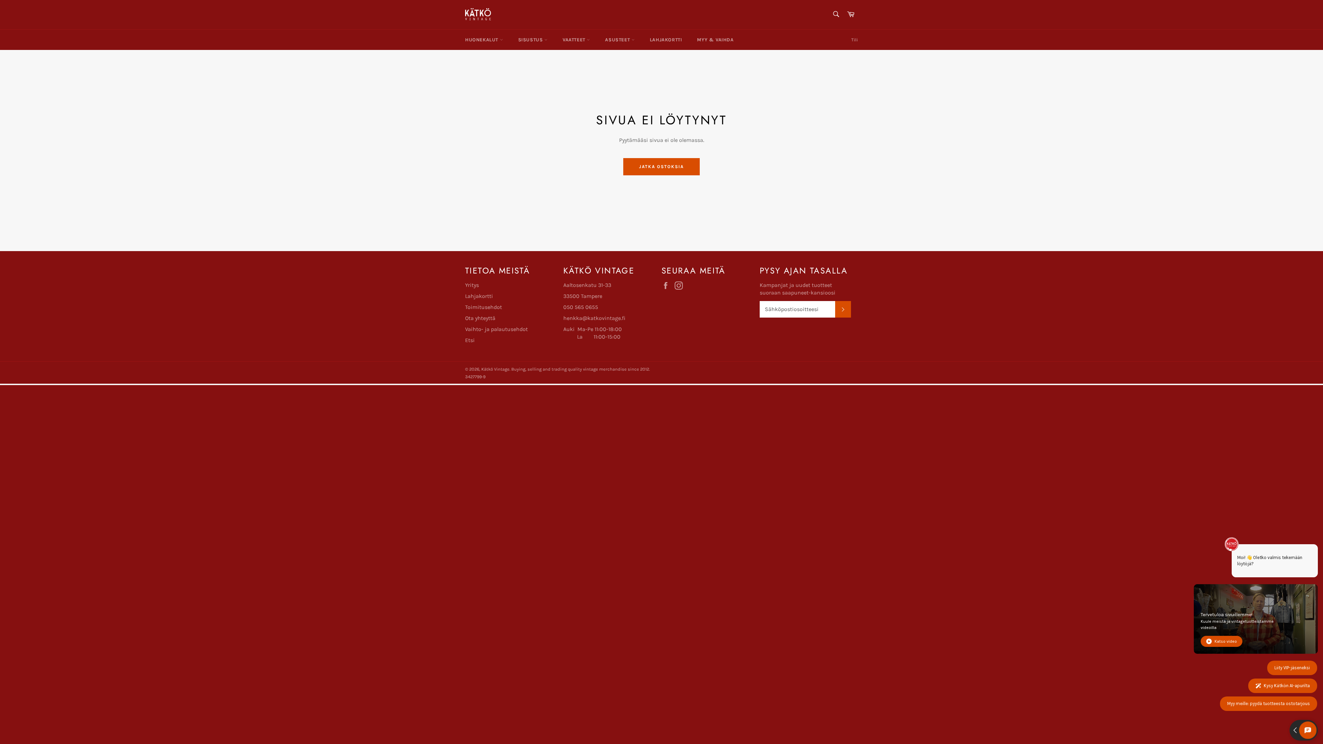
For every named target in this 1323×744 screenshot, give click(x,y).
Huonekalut (482, 40)
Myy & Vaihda (715, 40)
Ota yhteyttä (480, 318)
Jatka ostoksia (661, 166)
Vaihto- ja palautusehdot (496, 329)
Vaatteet (575, 40)
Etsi (470, 340)
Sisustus (531, 40)
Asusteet (618, 40)
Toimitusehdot (483, 307)
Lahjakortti (666, 40)
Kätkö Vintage (495, 369)
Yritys (472, 285)
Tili (854, 39)
